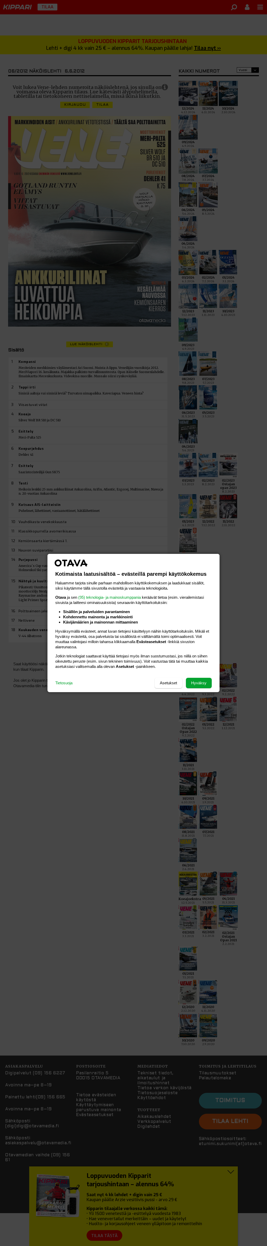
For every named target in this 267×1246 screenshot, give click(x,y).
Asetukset (168, 683)
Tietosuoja (63, 683)
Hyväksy (199, 683)
